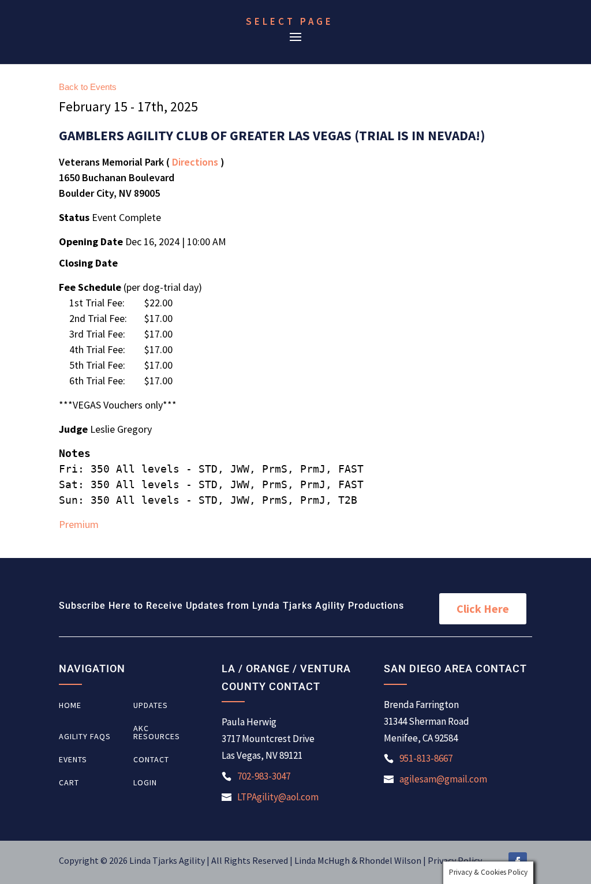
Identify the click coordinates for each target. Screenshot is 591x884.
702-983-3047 (263, 776)
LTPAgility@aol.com (278, 797)
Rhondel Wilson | (393, 860)
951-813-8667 (425, 758)
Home (70, 705)
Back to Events (88, 87)
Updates (150, 705)
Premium (79, 524)
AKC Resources (156, 732)
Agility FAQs (85, 736)
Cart (69, 783)
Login (145, 783)
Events (73, 760)
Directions (195, 161)
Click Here (483, 608)
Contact (151, 760)
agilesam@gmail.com (443, 779)
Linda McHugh (322, 860)
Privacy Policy (455, 860)
